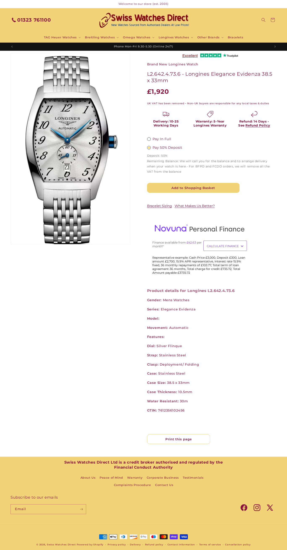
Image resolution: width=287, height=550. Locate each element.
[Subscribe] (81, 509)
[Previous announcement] (12, 47)
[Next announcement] (275, 47)
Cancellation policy (237, 544)
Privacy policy (117, 544)
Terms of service (210, 544)
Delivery (135, 544)
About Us (88, 478)
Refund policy (154, 544)
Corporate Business (163, 478)
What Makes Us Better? (195, 206)
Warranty (134, 478)
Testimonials (193, 478)
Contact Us (164, 485)
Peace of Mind (111, 478)
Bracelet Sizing (159, 206)
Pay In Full (162, 139)
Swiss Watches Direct (61, 544)
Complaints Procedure (132, 485)
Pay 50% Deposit (167, 148)
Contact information (181, 544)
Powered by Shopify (90, 544)
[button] (61, 37)
